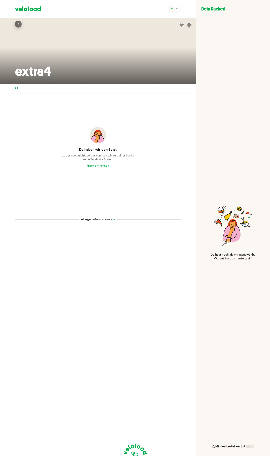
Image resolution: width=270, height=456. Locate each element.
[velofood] (28, 8)
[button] (174, 9)
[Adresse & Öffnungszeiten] (189, 25)
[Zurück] (18, 24)
